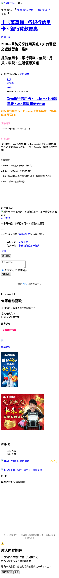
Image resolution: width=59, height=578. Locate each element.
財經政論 (24, 74)
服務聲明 (30, 538)
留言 (27, 234)
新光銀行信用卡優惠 (29, 245)
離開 (16, 572)
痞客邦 (21, 234)
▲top (3, 250)
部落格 (10, 83)
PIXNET (13, 535)
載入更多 (6, 256)
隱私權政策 (50, 535)
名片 (9, 86)
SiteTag (53, 461)
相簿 (9, 79)
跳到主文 (5, 37)
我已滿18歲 (7, 572)
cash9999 (5, 218)
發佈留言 (6, 274)
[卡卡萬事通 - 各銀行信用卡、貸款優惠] (21, 470)
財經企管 (23, 242)
